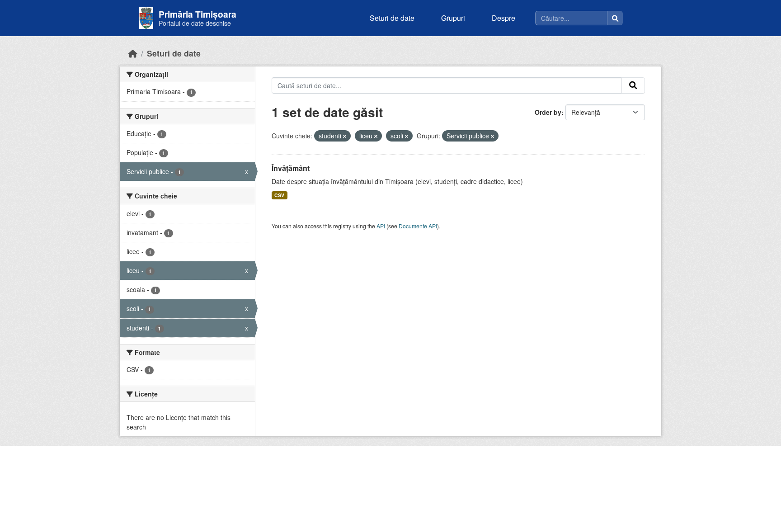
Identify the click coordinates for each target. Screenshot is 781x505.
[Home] (132, 53)
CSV (279, 195)
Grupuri (453, 18)
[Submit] (633, 85)
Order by (548, 112)
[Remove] (344, 136)
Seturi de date (392, 18)
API (380, 226)
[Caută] (615, 18)
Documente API (418, 226)
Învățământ (291, 168)
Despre (503, 18)
